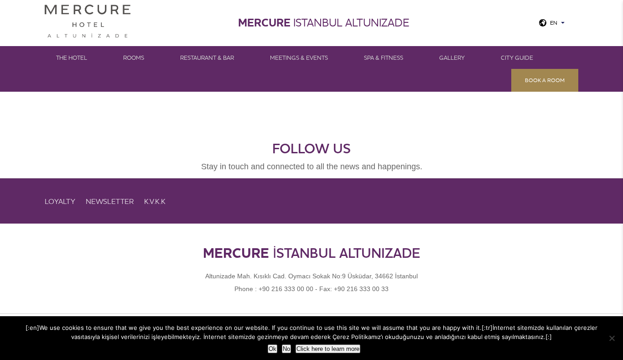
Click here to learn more (327, 348)
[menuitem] (77, 57)
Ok (272, 348)
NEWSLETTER (110, 201)
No (286, 348)
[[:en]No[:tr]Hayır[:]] (611, 338)
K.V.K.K (155, 201)
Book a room (545, 80)
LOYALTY (60, 201)
